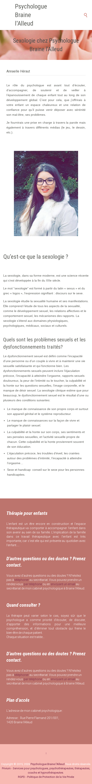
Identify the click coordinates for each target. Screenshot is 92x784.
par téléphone (33, 584)
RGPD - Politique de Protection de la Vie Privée (46, 776)
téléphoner (22, 580)
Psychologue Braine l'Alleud (31, 15)
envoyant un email (63, 584)
